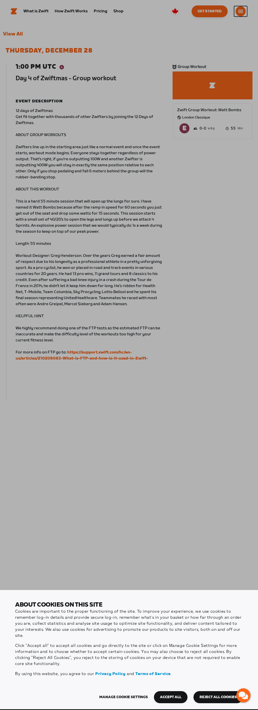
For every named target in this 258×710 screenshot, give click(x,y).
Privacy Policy (110, 674)
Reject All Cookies (218, 697)
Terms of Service (153, 674)
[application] (243, 695)
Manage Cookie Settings (123, 697)
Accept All (170, 697)
